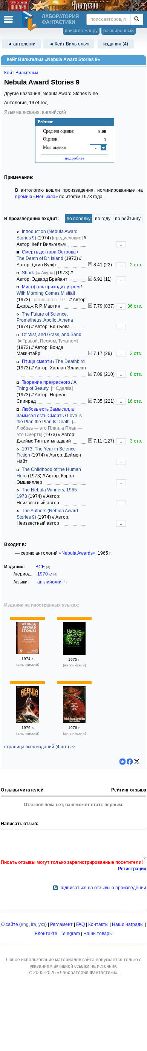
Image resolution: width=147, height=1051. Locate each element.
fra (33, 924)
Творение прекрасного (46, 382)
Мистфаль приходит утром (51, 286)
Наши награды (128, 924)
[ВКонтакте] (122, 762)
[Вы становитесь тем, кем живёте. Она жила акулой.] (90, 279)
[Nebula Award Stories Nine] (74, 653)
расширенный (118, 30)
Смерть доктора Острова (49, 252)
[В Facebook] (130, 762)
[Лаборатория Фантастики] (30, 21)
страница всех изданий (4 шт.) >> (39, 746)
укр (41, 924)
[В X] (137, 762)
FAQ (80, 924)
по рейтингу (128, 218)
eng (25, 924)
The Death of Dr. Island (40, 258)
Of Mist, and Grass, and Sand (51, 334)
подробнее (74, 158)
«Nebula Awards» (77, 553)
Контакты (98, 924)
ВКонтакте (46, 933)
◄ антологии (21, 44)
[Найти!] (136, 19)
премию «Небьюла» (36, 196)
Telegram (70, 933)
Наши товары (98, 933)
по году (102, 218)
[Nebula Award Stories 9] (27, 652)
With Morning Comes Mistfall (46, 293)
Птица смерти (37, 361)
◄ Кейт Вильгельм (69, 44)
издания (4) (115, 44)
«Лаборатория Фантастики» (87, 972)
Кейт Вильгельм (21, 72)
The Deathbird (70, 361)
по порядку (78, 218)
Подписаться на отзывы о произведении (102, 887)
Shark (28, 272)
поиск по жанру (81, 30)
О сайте (9, 924)
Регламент (61, 924)
